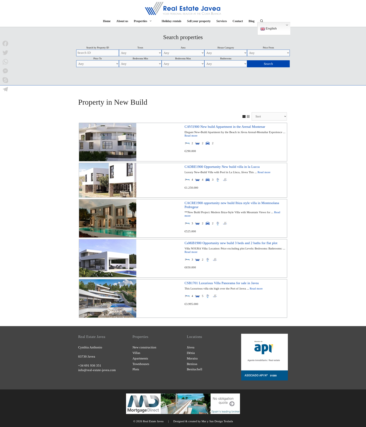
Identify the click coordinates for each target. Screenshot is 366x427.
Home (107, 21)
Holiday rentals (171, 21)
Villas (136, 353)
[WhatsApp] (5, 61)
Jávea (190, 347)
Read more (191, 135)
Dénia (191, 353)
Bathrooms (225, 58)
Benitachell (194, 369)
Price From (268, 47)
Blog (251, 21)
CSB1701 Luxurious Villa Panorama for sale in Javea (222, 283)
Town (140, 47)
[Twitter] (5, 52)
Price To (97, 58)
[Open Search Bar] (261, 21)
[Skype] (5, 80)
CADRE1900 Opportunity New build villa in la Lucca (222, 167)
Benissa (192, 364)
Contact (238, 21)
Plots (135, 369)
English (271, 28)
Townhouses (140, 364)
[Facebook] (5, 43)
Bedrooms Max (183, 58)
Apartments (140, 358)
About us (122, 21)
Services (221, 21)
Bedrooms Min (140, 58)
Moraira (192, 358)
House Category (226, 47)
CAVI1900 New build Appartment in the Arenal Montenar (225, 127)
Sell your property (199, 21)
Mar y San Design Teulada (217, 421)
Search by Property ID (97, 47)
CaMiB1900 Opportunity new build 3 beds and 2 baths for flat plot (231, 243)
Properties (140, 21)
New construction (144, 347)
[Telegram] (5, 89)
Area (183, 47)
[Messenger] (5, 71)
